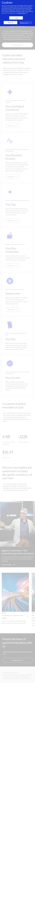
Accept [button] (16, 18)
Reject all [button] (10, 22)
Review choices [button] (24, 22)
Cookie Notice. (22, 13)
